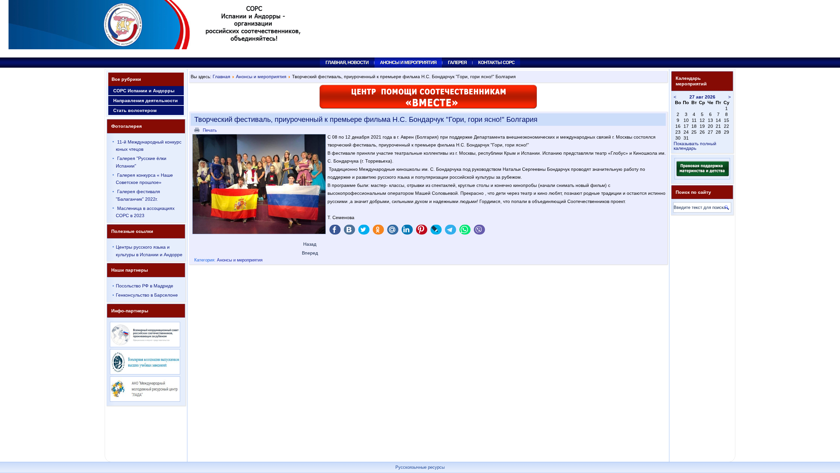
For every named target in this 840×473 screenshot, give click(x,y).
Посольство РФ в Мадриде (144, 285)
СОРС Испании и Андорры (144, 90)
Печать (209, 130)
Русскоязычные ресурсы (420, 467)
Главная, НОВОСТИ (347, 62)
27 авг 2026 (702, 97)
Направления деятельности (145, 100)
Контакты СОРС (496, 62)
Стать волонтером (135, 110)
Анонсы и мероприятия (408, 62)
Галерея (457, 62)
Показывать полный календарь (695, 146)
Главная (221, 76)
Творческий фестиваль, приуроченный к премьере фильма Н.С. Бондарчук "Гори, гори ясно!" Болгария (365, 119)
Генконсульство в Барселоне (147, 295)
